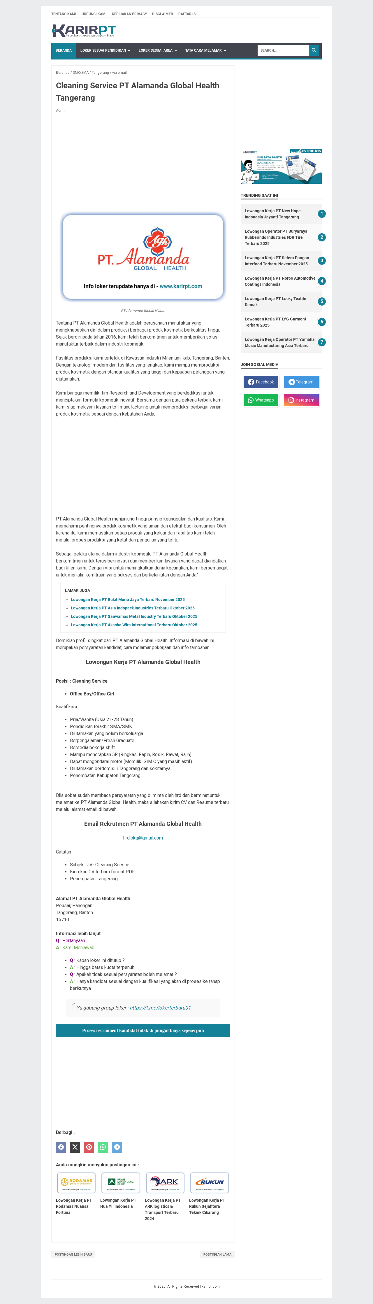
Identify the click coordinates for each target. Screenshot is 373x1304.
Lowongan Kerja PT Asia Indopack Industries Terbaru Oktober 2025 (133, 608)
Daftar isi (187, 14)
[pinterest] (89, 1147)
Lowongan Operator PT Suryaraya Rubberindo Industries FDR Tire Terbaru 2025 (276, 237)
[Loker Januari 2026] (84, 30)
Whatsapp (264, 400)
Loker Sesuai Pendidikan (103, 50)
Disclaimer (162, 14)
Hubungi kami (94, 14)
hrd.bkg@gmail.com (143, 838)
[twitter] (75, 1147)
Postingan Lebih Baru (73, 1254)
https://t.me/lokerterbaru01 (160, 1008)
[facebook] (61, 1147)
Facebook (264, 382)
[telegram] (117, 1147)
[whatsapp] (103, 1147)
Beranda (64, 50)
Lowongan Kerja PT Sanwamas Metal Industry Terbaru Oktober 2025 (134, 616)
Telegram (304, 382)
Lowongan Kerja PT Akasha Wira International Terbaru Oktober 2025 (134, 625)
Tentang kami (63, 14)
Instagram (304, 400)
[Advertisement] (143, 160)
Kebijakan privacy (129, 14)
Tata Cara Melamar (203, 50)
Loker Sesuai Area (156, 50)
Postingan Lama (217, 1254)
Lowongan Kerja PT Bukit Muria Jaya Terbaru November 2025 (128, 599)
